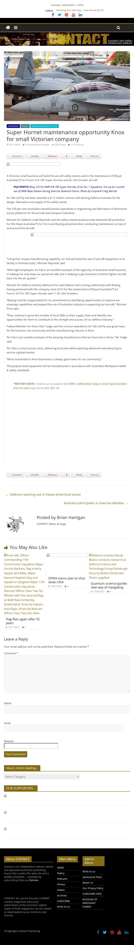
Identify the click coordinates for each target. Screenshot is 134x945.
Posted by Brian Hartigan (37, 144)
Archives (62, 895)
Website (9, 741)
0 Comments (77, 144)
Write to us (63, 906)
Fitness (61, 884)
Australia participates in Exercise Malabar (96, 503)
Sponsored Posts (92, 877)
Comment (11, 653)
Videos (61, 890)
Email (7, 723)
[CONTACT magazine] (8, 27)
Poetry (60, 873)
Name (7, 703)
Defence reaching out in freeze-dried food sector (43, 494)
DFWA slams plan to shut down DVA (66, 580)
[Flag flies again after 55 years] (24, 555)
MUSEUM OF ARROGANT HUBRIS (90, 903)
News (25, 125)
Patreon (33, 880)
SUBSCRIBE (63, 901)
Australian (13, 125)
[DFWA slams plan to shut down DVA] (67, 555)
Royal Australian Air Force (44, 125)
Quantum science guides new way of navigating (109, 585)
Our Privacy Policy (93, 888)
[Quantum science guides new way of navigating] (109, 555)
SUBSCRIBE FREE (92, 893)
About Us (88, 882)
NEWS (60, 867)
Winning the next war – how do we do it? (80, 10)
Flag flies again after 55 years (23, 621)
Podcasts (62, 878)
